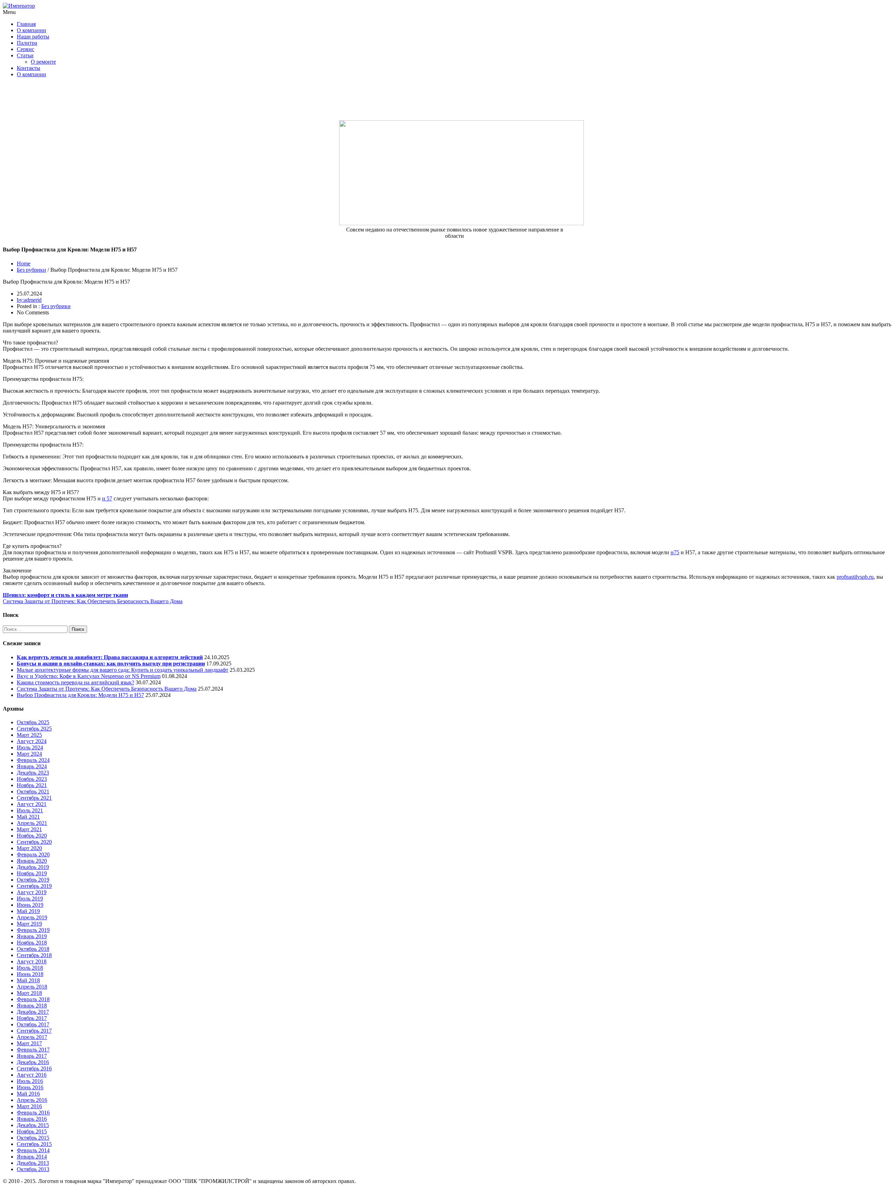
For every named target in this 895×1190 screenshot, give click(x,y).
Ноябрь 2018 (32, 943)
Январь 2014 (32, 1157)
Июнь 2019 (30, 905)
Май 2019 (28, 911)
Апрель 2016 (32, 1100)
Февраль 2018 (33, 999)
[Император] (19, 6)
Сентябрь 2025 (34, 729)
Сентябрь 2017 (34, 1031)
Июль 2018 (30, 968)
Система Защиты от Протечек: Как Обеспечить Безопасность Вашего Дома (106, 689)
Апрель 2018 (32, 987)
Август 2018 (31, 961)
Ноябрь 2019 (32, 873)
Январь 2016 (32, 1119)
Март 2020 (29, 848)
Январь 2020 (32, 861)
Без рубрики (31, 270)
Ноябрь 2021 (32, 785)
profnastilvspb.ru (855, 577)
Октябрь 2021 (33, 791)
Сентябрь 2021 (34, 798)
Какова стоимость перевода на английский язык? (75, 682)
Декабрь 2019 (33, 867)
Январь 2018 (32, 1006)
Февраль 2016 (33, 1113)
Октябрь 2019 (33, 880)
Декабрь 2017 (33, 1012)
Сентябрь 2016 (34, 1068)
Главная (26, 24)
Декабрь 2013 (33, 1163)
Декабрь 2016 (33, 1062)
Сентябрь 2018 (34, 955)
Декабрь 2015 (33, 1125)
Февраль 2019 (33, 930)
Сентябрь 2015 (34, 1144)
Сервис (25, 49)
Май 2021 (28, 817)
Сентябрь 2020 (34, 842)
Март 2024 (29, 754)
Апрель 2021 (32, 823)
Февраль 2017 (33, 1050)
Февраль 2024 (33, 760)
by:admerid (29, 300)
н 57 (107, 498)
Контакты (28, 68)
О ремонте (43, 62)
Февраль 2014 (33, 1150)
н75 (675, 552)
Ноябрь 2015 (32, 1131)
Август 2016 (31, 1075)
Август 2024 (31, 741)
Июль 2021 (30, 810)
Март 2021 (29, 829)
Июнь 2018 (30, 974)
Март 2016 (29, 1106)
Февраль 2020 (33, 854)
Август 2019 (31, 892)
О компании (31, 30)
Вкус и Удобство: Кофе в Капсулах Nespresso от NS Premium (88, 676)
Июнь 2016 (30, 1087)
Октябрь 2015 (33, 1138)
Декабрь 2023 (33, 773)
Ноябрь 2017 (32, 1018)
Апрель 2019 (32, 917)
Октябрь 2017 (33, 1024)
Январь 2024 (32, 766)
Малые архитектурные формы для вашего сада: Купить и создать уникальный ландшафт (122, 670)
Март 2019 (29, 924)
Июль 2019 (30, 899)
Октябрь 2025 (33, 722)
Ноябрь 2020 (32, 836)
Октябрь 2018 (33, 949)
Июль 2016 (30, 1081)
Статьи (25, 55)
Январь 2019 (32, 936)
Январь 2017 (32, 1056)
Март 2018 (29, 993)
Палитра (27, 43)
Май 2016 (28, 1094)
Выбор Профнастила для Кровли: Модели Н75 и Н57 (80, 695)
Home (23, 263)
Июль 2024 (30, 747)
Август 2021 (31, 804)
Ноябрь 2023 (32, 779)
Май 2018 (28, 980)
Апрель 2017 (32, 1037)
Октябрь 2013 (33, 1169)
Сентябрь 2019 (34, 886)
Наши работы (33, 37)
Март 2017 (29, 1043)
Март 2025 (29, 735)
